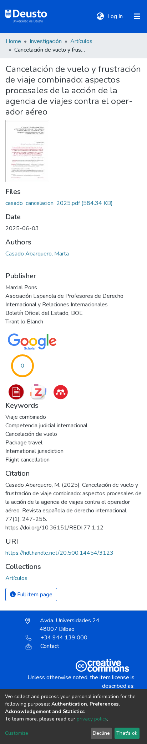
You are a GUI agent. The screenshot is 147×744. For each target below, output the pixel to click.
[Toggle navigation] (137, 16)
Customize (16, 733)
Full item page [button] (34, 594)
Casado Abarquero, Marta (37, 254)
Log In (115, 16)
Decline (101, 733)
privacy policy (92, 719)
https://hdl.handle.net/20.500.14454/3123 (59, 553)
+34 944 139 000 (63, 638)
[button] (100, 16)
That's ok (126, 733)
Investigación (46, 41)
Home (13, 41)
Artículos (81, 41)
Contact (49, 646)
